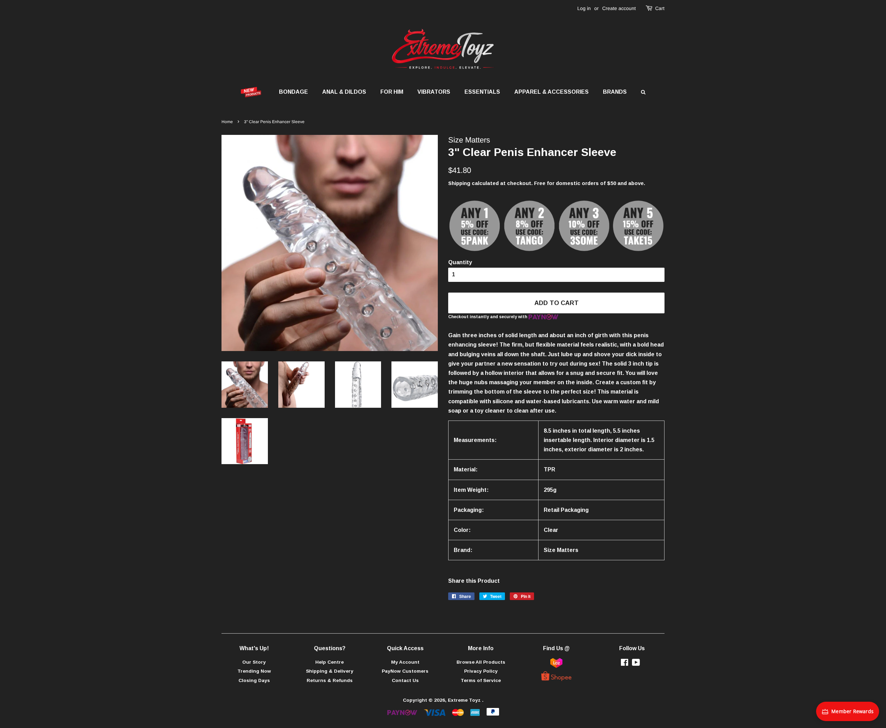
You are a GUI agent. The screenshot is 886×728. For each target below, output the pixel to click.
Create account (619, 8)
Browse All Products (480, 662)
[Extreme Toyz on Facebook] (625, 663)
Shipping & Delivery (329, 671)
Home (227, 121)
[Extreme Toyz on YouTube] (636, 663)
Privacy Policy (481, 671)
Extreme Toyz (465, 700)
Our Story (254, 662)
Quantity (460, 262)
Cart (659, 8)
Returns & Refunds (330, 680)
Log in (584, 8)
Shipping (459, 183)
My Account (405, 662)
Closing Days (254, 680)
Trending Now (254, 671)
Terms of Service (481, 680)
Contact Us (405, 680)
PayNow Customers (405, 671)
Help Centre (329, 662)
